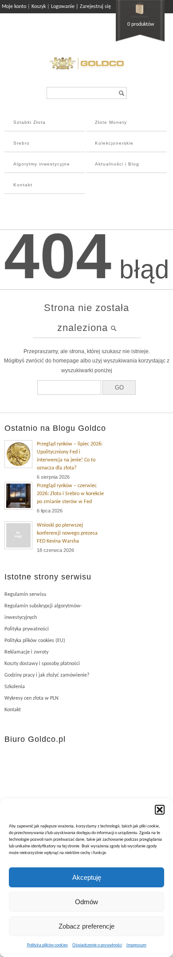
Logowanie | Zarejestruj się (81, 6)
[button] (159, 809)
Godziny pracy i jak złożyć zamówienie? (47, 675)
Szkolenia (14, 686)
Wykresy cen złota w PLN (31, 698)
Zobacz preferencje (86, 926)
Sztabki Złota (29, 122)
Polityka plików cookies (47, 945)
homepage (66, 361)
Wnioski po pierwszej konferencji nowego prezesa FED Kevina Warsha (67, 533)
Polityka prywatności (26, 629)
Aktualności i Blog (117, 163)
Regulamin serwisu (25, 594)
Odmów (86, 902)
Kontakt (22, 184)
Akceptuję (86, 877)
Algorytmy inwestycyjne (41, 163)
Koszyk (38, 6)
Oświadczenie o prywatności (97, 945)
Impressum (136, 945)
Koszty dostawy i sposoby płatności (42, 663)
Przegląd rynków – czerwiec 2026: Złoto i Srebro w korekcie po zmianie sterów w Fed (70, 493)
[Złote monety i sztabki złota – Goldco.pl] (87, 71)
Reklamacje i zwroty (26, 652)
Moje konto (14, 6)
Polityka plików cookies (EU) (34, 640)
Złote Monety (111, 122)
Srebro (21, 143)
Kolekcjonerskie (114, 143)
